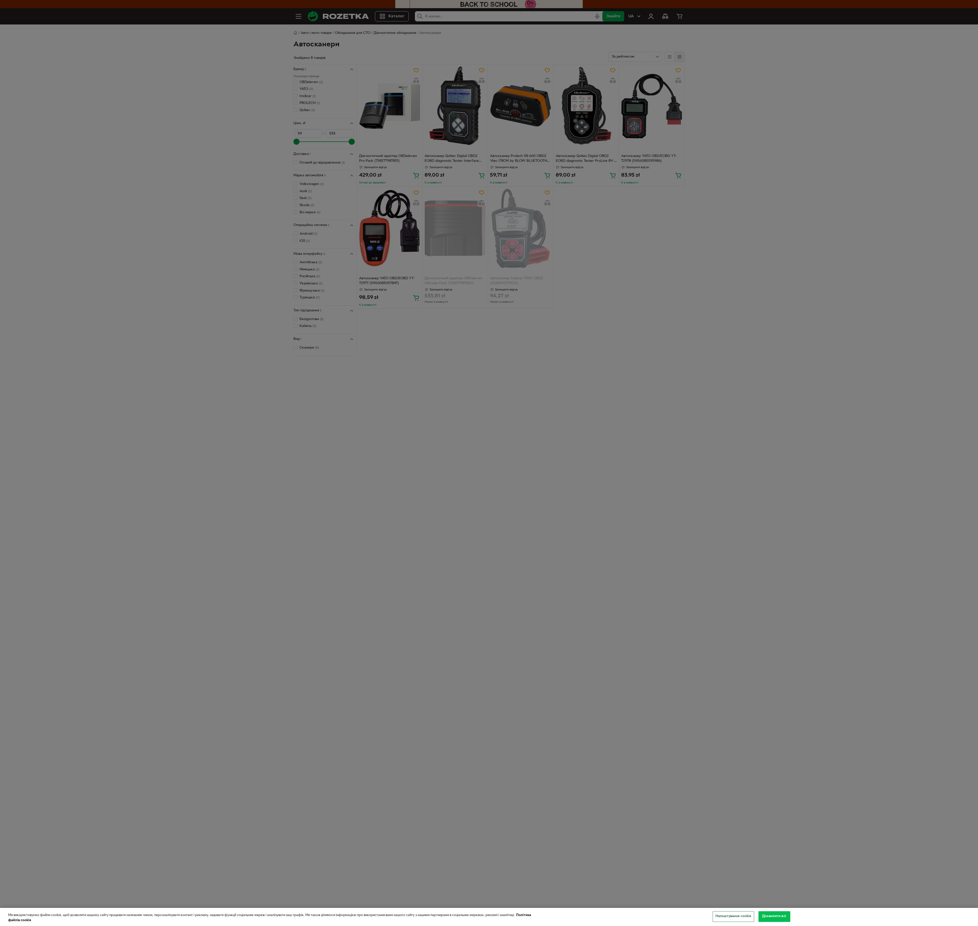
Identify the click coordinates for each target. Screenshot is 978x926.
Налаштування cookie (733, 916)
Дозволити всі (774, 916)
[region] (489, 917)
